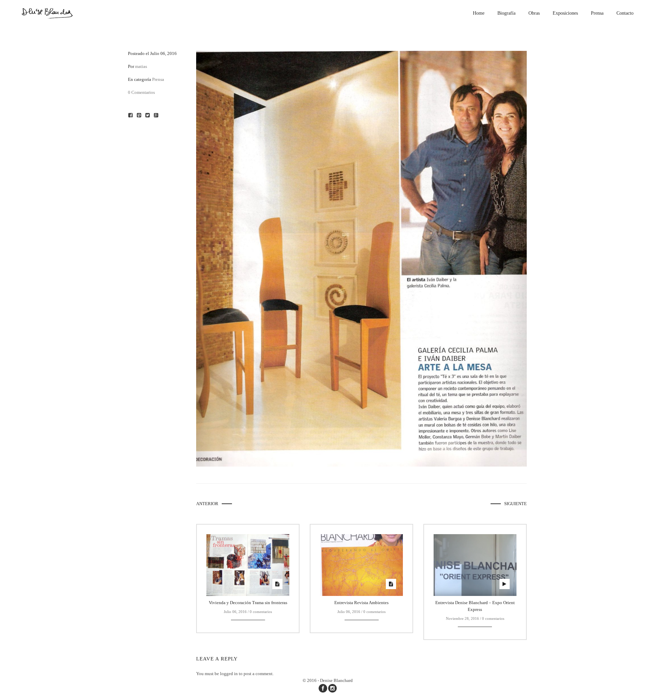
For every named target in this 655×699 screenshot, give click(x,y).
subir (644, 687)
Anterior (207, 503)
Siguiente (515, 503)
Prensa (158, 79)
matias (141, 66)
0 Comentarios (141, 92)
